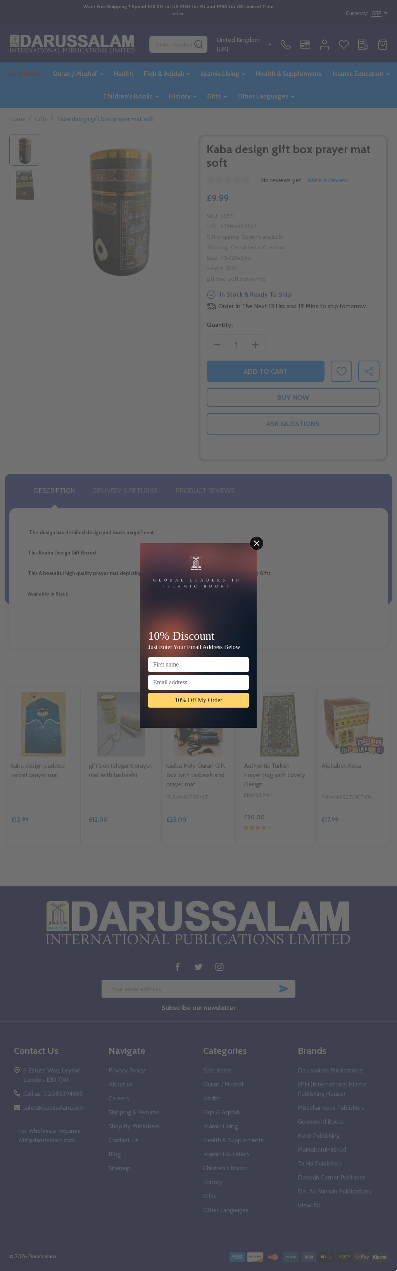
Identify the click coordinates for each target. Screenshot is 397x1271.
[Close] (256, 543)
